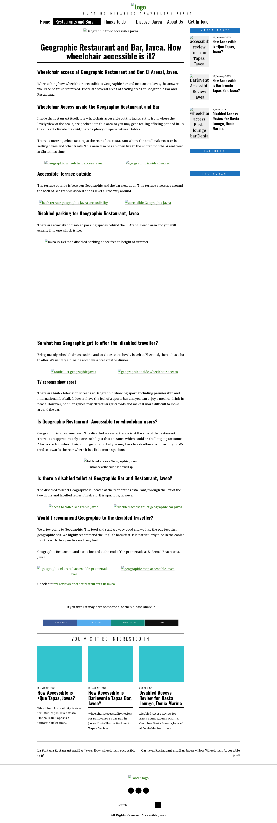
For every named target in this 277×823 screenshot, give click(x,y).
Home (45, 21)
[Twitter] (225, 21)
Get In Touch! (199, 21)
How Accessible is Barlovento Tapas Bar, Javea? (110, 698)
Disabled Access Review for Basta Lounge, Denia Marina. (161, 698)
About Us (175, 21)
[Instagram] (231, 21)
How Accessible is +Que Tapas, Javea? (56, 695)
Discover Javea (149, 21)
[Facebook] (219, 21)
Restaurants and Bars (74, 21)
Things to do (115, 21)
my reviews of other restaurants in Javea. (84, 584)
